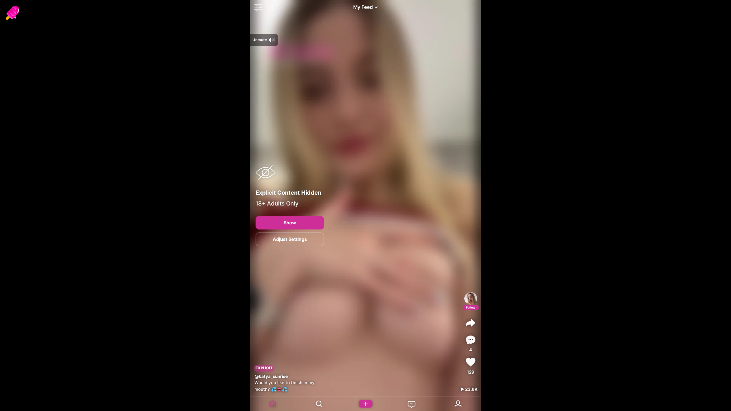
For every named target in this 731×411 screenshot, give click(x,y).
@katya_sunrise (271, 376)
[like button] (470, 362)
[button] (257, 7)
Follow (470, 307)
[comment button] (470, 339)
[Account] (458, 404)
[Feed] (273, 404)
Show (290, 222)
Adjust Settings (290, 239)
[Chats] (412, 404)
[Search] (319, 404)
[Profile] (470, 298)
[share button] (470, 323)
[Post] (365, 404)
